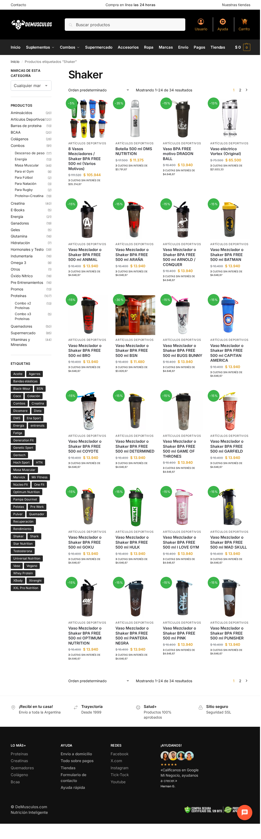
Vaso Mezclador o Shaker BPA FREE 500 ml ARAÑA (132, 254)
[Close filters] (53, 71)
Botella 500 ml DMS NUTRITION (133, 151)
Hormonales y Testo (27, 249)
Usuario (201, 29)
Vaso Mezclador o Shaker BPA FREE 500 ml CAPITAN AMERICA (226, 353)
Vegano (32, 566)
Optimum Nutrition (26, 492)
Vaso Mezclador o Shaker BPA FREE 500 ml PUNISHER (227, 633)
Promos (17, 289)
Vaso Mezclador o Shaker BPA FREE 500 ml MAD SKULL (228, 542)
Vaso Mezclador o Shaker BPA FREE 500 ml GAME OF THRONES (179, 449)
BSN (40, 388)
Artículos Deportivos (87, 143)
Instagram (119, 767)
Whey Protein (23, 573)
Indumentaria (22, 256)
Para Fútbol (24, 177)
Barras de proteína (26, 125)
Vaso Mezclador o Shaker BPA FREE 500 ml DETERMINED (134, 446)
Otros (15, 269)
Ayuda (222, 29)
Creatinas (19, 760)
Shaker (18, 536)
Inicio (15, 62)
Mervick (19, 477)
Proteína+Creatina (29, 196)
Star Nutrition (23, 544)
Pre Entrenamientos (27, 282)
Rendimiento (22, 529)
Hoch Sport (21, 462)
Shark (34, 536)
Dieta (38, 411)
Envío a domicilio (76, 753)
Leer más (230, 179)
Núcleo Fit (20, 484)
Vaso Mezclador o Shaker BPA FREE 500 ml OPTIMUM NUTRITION (84, 636)
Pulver (18, 514)
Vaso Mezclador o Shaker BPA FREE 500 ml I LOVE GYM (181, 542)
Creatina (18, 203)
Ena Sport (34, 418)
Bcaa (15, 781)
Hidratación (20, 243)
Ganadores (20, 223)
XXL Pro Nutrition (25, 588)
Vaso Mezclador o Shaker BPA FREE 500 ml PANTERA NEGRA (132, 636)
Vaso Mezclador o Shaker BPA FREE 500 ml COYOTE (84, 446)
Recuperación (23, 521)
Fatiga (17, 433)
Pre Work (37, 507)
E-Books (17, 210)
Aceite (17, 374)
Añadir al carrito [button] (88, 194)
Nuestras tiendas (236, 5)
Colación (33, 396)
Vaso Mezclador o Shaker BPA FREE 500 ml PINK (179, 633)
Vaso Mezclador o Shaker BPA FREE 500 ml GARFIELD (226, 446)
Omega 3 (18, 262)
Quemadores (21, 326)
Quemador (36, 514)
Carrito (244, 29)
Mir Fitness (39, 477)
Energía (21, 159)
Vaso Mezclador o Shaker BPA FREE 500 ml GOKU (84, 542)
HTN (39, 462)
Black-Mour (21, 388)
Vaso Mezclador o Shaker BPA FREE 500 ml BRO (84, 350)
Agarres (34, 374)
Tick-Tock (120, 774)
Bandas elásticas (25, 381)
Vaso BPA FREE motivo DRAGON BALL (178, 153)
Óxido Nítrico (22, 276)
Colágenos (19, 139)
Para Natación (25, 183)
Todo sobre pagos (77, 760)
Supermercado (23, 333)
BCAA (16, 132)
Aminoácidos (21, 112)
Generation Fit (23, 440)
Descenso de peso (30, 153)
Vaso (16, 566)
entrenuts (37, 425)
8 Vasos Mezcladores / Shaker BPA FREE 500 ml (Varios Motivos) (84, 158)
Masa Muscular (27, 165)
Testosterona (22, 551)
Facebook (119, 753)
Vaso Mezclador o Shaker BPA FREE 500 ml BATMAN (226, 254)
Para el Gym (24, 171)
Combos (17, 145)
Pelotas (18, 507)
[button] (243, 47)
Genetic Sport (23, 448)
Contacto (18, 5)
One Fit (39, 484)
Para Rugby (24, 190)
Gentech (19, 455)
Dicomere (20, 411)
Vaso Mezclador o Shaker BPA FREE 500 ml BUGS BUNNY (182, 350)
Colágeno (19, 774)
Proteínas (18, 295)
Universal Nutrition (26, 558)
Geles (15, 230)
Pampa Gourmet (25, 499)
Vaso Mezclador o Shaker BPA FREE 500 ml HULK (132, 542)
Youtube (118, 781)
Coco (17, 396)
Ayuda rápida (73, 787)
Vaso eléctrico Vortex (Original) (225, 151)
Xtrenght (35, 580)
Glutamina (19, 236)
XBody (18, 580)
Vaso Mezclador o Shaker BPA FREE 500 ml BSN (132, 350)
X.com (116, 760)
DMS (16, 418)
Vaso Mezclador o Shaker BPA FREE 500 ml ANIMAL (84, 254)
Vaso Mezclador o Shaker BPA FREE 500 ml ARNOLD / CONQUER (179, 257)
